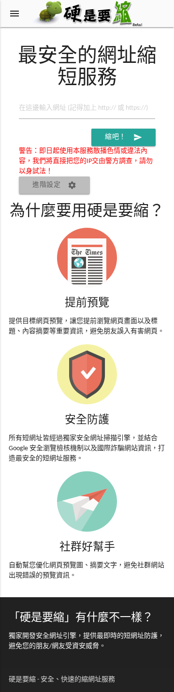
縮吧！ (123, 137)
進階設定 (54, 185)
